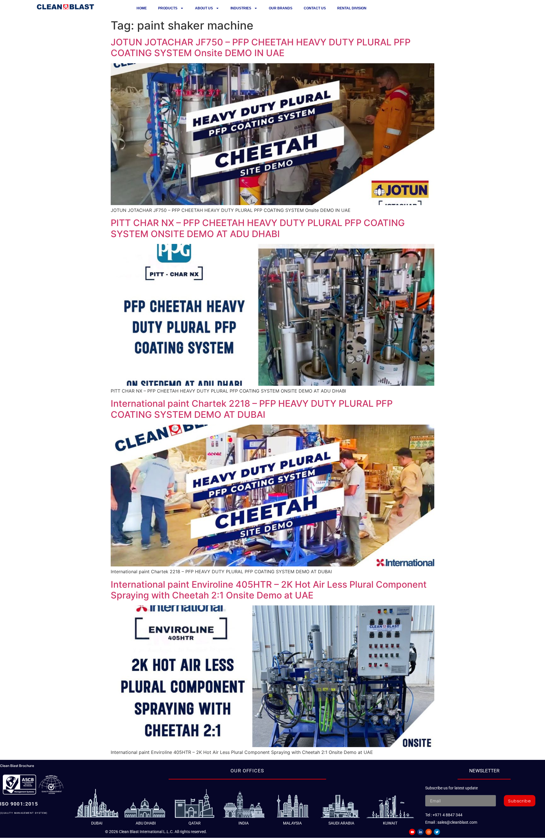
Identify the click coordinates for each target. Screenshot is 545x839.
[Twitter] (437, 832)
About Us (204, 8)
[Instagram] (428, 832)
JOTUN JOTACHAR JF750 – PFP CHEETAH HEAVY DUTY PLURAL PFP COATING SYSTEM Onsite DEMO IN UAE (260, 47)
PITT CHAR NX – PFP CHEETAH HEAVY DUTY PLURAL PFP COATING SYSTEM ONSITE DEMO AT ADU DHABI (258, 228)
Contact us (315, 8)
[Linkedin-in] (420, 832)
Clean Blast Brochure (17, 766)
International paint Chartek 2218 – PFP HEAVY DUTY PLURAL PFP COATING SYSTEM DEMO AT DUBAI (252, 409)
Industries (240, 8)
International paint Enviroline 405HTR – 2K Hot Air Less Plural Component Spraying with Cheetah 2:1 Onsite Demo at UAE (269, 590)
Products (167, 8)
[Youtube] (412, 832)
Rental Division (351, 8)
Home (142, 8)
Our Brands (280, 8)
